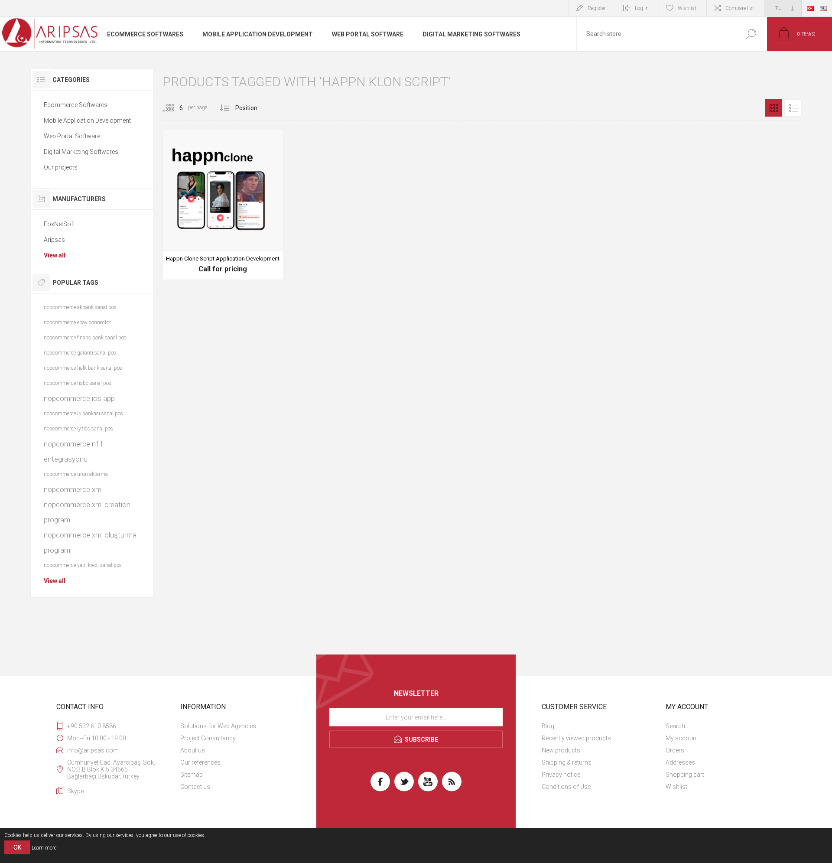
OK (17, 847)
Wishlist (676, 786)
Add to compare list (265, 256)
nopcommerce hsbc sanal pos (77, 383)
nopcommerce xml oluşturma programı (90, 542)
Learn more (44, 848)
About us (192, 750)
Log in (642, 8)
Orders (675, 750)
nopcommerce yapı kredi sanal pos (83, 565)
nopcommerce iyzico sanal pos (78, 429)
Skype (75, 791)
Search (750, 34)
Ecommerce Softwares (75, 104)
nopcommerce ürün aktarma (76, 474)
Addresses (680, 762)
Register (597, 8)
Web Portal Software (72, 136)
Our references (200, 762)
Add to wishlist (246, 256)
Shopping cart (685, 774)
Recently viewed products (576, 738)
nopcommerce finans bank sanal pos (85, 338)
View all (54, 255)
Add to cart (203, 256)
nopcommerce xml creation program (87, 512)
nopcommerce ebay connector (77, 322)
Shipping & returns (567, 762)
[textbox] (655, 34)
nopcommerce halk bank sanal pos (83, 368)
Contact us (195, 786)
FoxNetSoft (59, 224)
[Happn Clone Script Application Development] (223, 205)
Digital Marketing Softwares (81, 151)
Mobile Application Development (87, 120)
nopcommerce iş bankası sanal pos (83, 413)
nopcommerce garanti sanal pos (80, 353)
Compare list (739, 8)
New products (561, 750)
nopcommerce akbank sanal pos (80, 307)
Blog (548, 726)
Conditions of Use (566, 786)
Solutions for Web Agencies (218, 726)
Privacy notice (561, 774)
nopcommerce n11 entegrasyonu (74, 451)
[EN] (823, 8)
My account (682, 738)
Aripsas (54, 239)
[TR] (810, 8)
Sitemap (191, 774)
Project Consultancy (208, 738)
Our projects (61, 167)
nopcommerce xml (73, 489)
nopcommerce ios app (79, 398)
